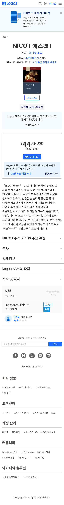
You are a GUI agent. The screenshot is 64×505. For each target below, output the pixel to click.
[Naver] (23, 355)
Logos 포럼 (39, 457)
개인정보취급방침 (43, 387)
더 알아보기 (31, 124)
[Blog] (48, 355)
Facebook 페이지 (10, 451)
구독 (55, 344)
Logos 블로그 (24, 457)
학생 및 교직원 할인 (10, 477)
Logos (33, 497)
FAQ (53, 412)
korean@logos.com (32, 366)
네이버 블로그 (28, 451)
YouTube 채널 (43, 451)
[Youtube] (32, 355)
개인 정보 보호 (44, 497)
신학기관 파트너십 (30, 477)
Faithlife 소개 (8, 387)
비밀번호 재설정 (48, 432)
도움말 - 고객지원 (40, 412)
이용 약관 (6, 392)
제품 (4, 36)
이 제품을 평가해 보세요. (44, 62)
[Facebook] (15, 355)
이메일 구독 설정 (31, 432)
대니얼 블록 (35, 53)
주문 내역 (16, 432)
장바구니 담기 (32, 156)
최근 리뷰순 (9, 295)
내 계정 (5, 432)
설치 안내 (6, 412)
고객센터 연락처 (25, 387)
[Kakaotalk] (40, 355)
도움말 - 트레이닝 (21, 412)
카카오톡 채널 (8, 457)
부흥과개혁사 (32, 58)
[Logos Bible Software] (10, 3)
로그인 (52, 3)
